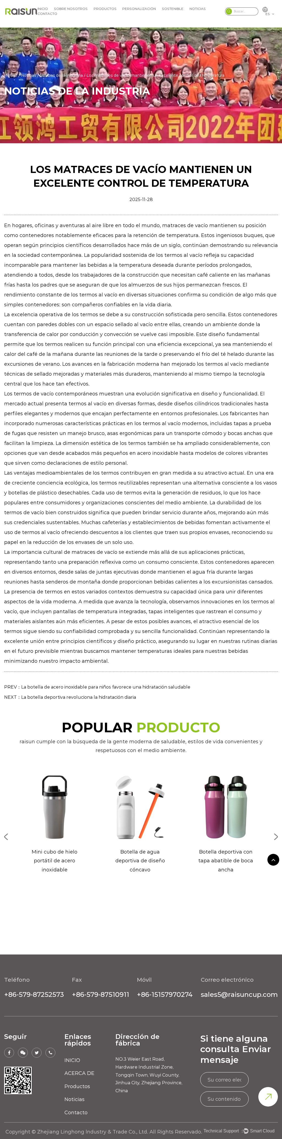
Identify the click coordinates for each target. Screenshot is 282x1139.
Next (276, 836)
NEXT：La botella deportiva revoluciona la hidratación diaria (70, 697)
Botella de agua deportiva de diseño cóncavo (140, 861)
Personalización (139, 9)
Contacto (47, 14)
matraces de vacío (185, 225)
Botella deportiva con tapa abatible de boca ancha (225, 861)
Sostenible (172, 9)
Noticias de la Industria (61, 75)
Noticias (197, 9)
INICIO (42, 9)
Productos (105, 9)
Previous (6, 836)
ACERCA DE (79, 1073)
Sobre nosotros (71, 9)
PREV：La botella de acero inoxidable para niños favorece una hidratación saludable (97, 687)
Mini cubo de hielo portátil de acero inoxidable (54, 861)
